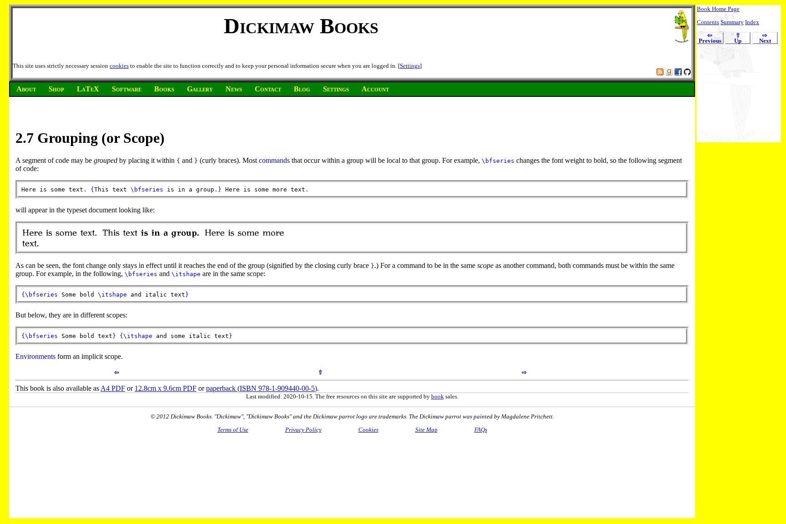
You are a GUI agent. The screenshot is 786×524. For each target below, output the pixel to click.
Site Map (426, 429)
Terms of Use (232, 429)
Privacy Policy (303, 429)
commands (274, 160)
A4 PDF (113, 388)
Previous (710, 38)
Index (752, 22)
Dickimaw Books (301, 26)
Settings (410, 65)
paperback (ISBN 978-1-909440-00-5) (261, 388)
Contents (708, 22)
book (437, 396)
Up (737, 38)
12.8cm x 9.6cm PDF (165, 388)
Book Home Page (718, 8)
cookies (119, 65)
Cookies (368, 429)
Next (765, 38)
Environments (35, 356)
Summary (732, 22)
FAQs (480, 429)
